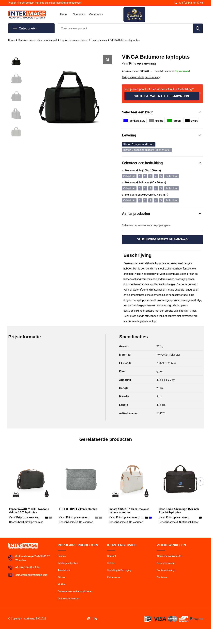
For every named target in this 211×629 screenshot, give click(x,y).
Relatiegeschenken (68, 563)
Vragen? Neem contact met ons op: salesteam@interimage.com (44, 2)
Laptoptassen (99, 40)
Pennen (62, 556)
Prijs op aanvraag (24, 517)
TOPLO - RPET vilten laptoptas (78, 509)
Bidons (61, 577)
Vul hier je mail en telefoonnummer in (161, 96)
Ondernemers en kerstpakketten (75, 591)
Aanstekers (64, 570)
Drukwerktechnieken (68, 598)
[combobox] (125, 28)
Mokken (62, 584)
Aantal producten (136, 214)
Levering (129, 135)
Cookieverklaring (165, 570)
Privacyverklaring (166, 563)
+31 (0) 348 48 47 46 (191, 2)
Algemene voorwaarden (169, 556)
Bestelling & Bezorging (119, 570)
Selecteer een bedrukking (142, 163)
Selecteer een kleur (137, 112)
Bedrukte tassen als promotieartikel (37, 40)
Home (63, 14)
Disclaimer (162, 577)
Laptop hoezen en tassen (74, 40)
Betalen (111, 563)
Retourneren (114, 577)
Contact (111, 556)
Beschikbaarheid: (26, 522)
